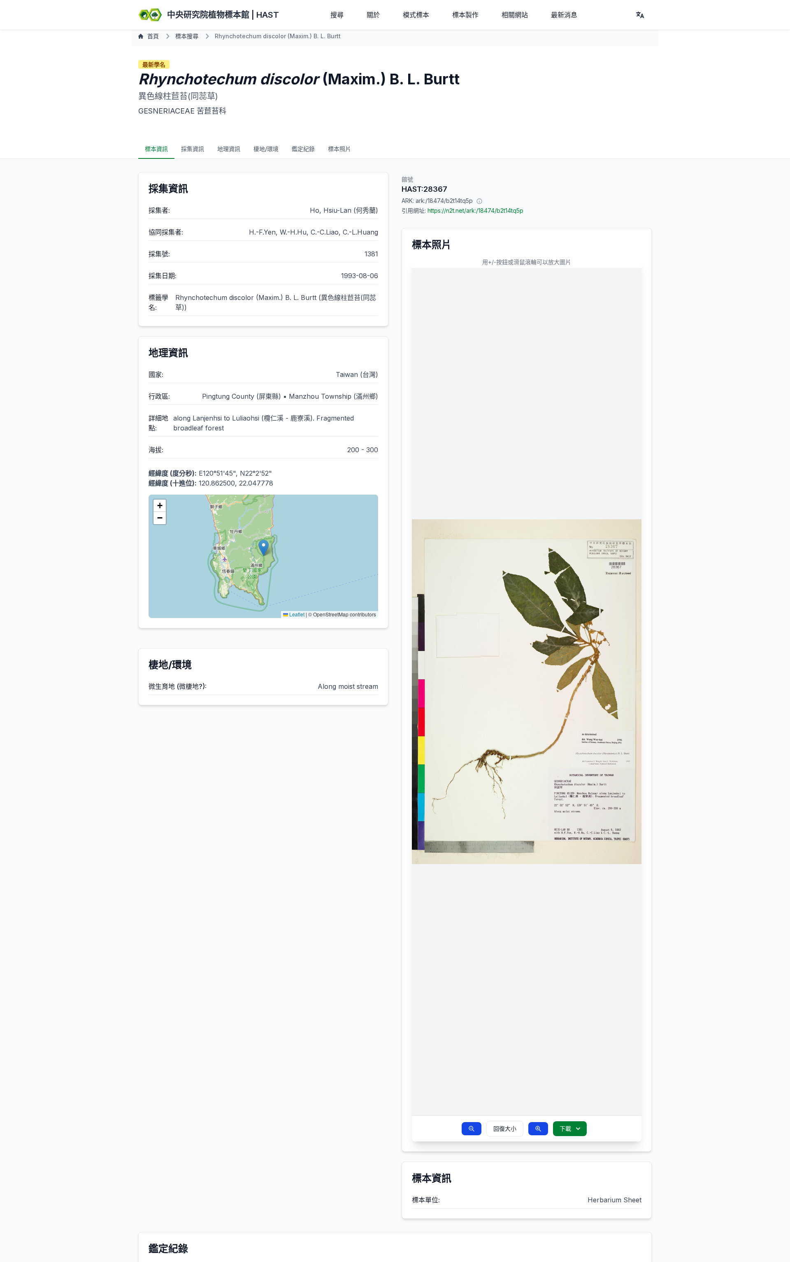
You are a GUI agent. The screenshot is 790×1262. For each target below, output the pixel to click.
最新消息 (564, 15)
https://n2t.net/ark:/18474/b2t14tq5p (475, 210)
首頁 (153, 36)
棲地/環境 (266, 148)
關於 (373, 15)
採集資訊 (192, 148)
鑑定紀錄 (303, 148)
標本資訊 (156, 148)
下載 (565, 1128)
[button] (263, 547)
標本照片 (339, 148)
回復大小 (504, 1128)
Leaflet (296, 614)
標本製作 (465, 15)
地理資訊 (228, 148)
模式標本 (416, 15)
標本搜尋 (186, 36)
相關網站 (515, 15)
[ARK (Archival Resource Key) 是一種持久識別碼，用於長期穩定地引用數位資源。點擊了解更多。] (479, 201)
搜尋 (337, 15)
